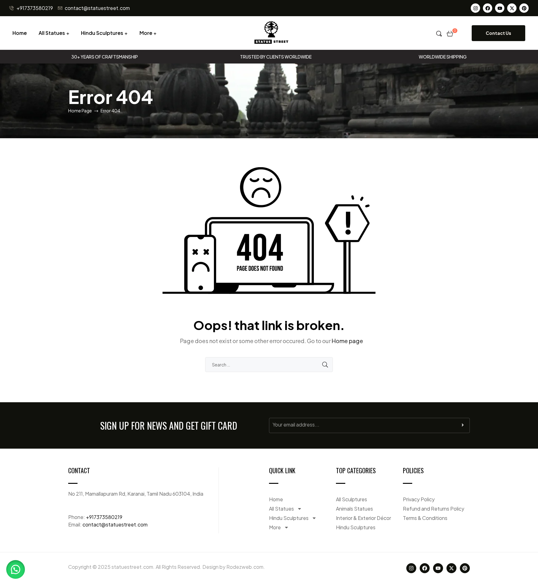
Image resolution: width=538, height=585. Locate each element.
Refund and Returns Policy (433, 508)
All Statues (52, 33)
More (145, 33)
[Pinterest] (524, 8)
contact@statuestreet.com (115, 524)
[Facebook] (487, 8)
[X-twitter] (512, 8)
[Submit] (463, 426)
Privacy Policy (419, 499)
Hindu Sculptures (102, 33)
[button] (15, 569)
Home (19, 33)
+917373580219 (104, 517)
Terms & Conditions (425, 518)
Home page (347, 340)
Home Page (80, 110)
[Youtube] (499, 8)
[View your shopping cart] (450, 33)
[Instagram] (475, 8)
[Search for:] (269, 364)
